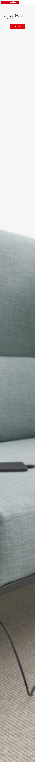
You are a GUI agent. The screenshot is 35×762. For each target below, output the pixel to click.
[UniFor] (14, 2)
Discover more (17, 26)
